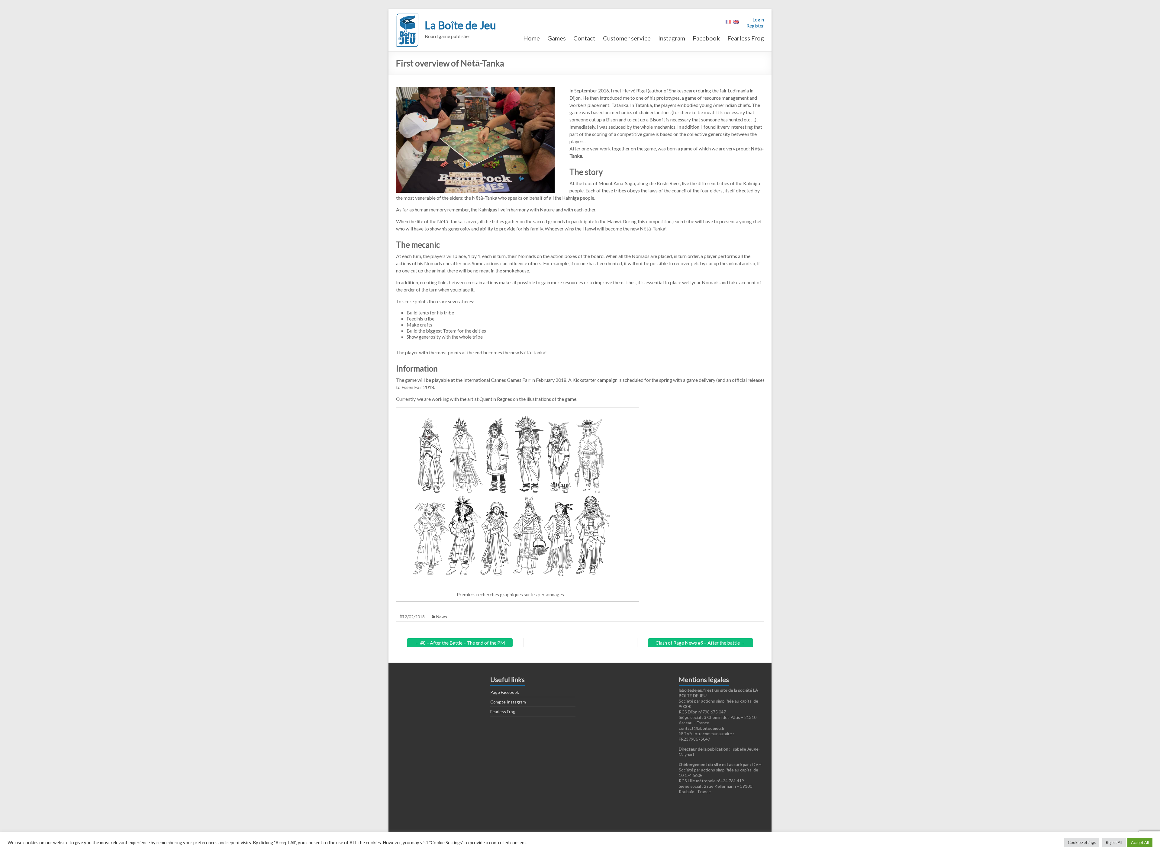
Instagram (671, 38)
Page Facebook (504, 692)
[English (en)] (736, 21)
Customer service (627, 38)
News (441, 616)
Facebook (706, 38)
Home (531, 38)
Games (556, 38)
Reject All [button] (1114, 842)
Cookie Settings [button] (1082, 842)
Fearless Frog (745, 38)
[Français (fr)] (728, 21)
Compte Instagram (508, 701)
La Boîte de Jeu (460, 25)
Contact (584, 38)
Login (758, 19)
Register (755, 25)
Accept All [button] (1140, 842)
